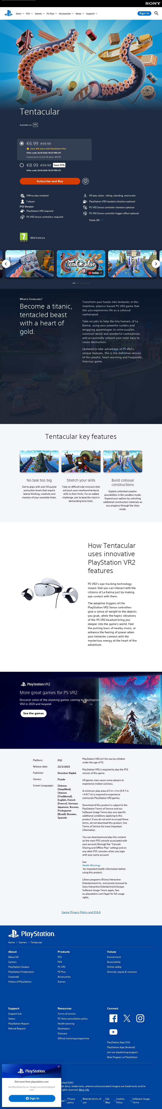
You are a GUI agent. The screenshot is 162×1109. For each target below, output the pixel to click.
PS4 (60, 962)
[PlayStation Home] (8, 13)
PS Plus (50, 13)
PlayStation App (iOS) (118, 1042)
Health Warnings (91, 865)
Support (90, 13)
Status (11, 1018)
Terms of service (67, 1013)
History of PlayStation (19, 981)
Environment (114, 957)
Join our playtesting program (122, 1052)
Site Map (107, 1100)
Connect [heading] (112, 1008)
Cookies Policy (120, 1100)
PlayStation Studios (18, 967)
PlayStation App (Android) (121, 1047)
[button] (81, 263)
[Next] (156, 264)
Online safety (114, 967)
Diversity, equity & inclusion (122, 971)
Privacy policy (71, 1100)
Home (11, 942)
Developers (64, 1028)
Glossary (62, 1033)
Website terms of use (92, 1100)
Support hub (15, 1013)
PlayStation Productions (21, 971)
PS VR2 (61, 967)
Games (38, 13)
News (78, 13)
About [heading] (12, 952)
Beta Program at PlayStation (122, 1057)
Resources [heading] (65, 1008)
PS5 (28, 13)
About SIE (13, 957)
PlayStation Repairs (18, 1023)
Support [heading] (13, 1008)
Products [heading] (64, 952)
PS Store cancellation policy (73, 1018)
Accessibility (114, 962)
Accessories (65, 13)
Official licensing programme (73, 1038)
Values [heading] (111, 952)
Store (18, 13)
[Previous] (6, 264)
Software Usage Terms (141, 1100)
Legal (62, 1100)
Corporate (13, 976)
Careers (12, 962)
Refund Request (16, 1028)
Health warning (66, 1023)
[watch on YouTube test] (95, 272)
